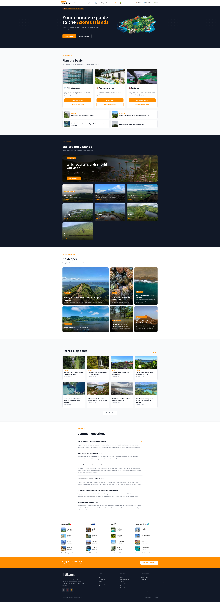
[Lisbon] (64, 536)
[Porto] (64, 542)
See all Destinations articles (143, 553)
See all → (155, 352)
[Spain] (89, 530)
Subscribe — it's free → (149, 562)
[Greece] (89, 548)
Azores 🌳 (118, 3)
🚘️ (147, 3)
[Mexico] (138, 530)
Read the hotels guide (110, 104)
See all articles (110, 413)
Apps (121, 577)
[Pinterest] (67, 590)
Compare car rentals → (142, 100)
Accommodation (124, 579)
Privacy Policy (144, 577)
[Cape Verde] (138, 548)
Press (100, 582)
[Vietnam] (114, 536)
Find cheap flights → (77, 100)
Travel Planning (124, 588)
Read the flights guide (78, 104)
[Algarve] (64, 548)
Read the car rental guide (142, 104)
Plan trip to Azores (125, 586)
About (100, 577)
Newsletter (123, 584)
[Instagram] (63, 590)
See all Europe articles (92, 553)
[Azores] (64, 530)
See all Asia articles (116, 553)
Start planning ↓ (69, 36)
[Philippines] (114, 542)
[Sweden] (89, 542)
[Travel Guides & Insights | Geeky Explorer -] (65, 3)
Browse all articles (84, 36)
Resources (109, 3)
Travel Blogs (102, 584)
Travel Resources (103, 586)
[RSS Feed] (71, 590)
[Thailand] (114, 530)
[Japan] (114, 548)
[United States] (138, 536)
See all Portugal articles (68, 553)
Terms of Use (144, 579)
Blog (102, 3)
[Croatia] (89, 536)
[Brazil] (138, 542)
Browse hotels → (110, 100)
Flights (122, 582)
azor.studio (155, 597)
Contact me (102, 579)
